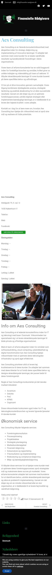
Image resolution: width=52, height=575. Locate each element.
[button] (26, 30)
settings (20, 566)
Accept (7, 571)
